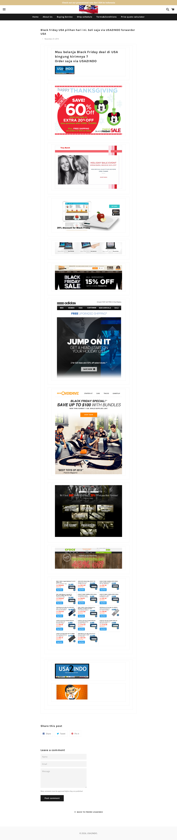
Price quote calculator (133, 17)
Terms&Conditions (106, 17)
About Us (47, 17)
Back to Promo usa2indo (89, 812)
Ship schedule (84, 17)
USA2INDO (92, 833)
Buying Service (65, 17)
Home (35, 17)
